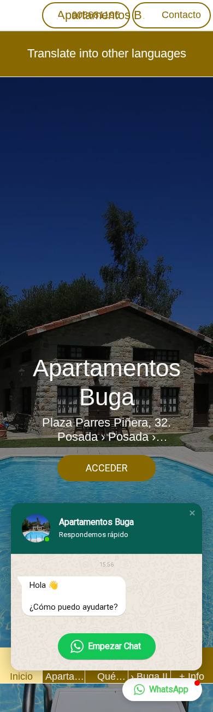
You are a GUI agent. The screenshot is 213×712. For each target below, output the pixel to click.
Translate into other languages (106, 53)
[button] (192, 512)
